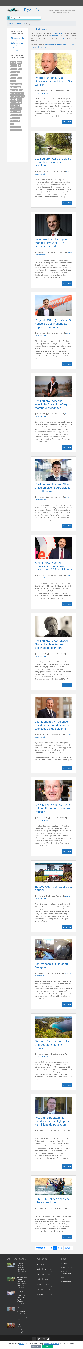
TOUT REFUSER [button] (36, 1346)
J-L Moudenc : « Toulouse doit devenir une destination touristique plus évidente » (52, 725)
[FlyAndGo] (13, 10)
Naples (22, 96)
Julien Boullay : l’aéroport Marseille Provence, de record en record (51, 243)
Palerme (12, 93)
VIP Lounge (40, 1294)
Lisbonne (12, 81)
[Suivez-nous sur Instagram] (44, 1339)
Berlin (19, 99)
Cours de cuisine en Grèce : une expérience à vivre (21, 1268)
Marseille (13, 78)
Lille (19, 66)
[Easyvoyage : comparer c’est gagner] (53, 873)
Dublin (12, 108)
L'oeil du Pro (20, 24)
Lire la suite (67, 122)
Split (18, 105)
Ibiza (11, 118)
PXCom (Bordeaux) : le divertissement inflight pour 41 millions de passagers (52, 1121)
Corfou (12, 121)
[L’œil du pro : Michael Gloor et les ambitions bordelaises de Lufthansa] (53, 470)
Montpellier (20, 93)
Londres (18, 112)
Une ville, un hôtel (43, 1284)
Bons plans (40, 1274)
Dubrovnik (13, 115)
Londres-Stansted (15, 127)
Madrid (16, 96)
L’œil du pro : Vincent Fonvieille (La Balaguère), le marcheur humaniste (53, 404)
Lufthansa (54, 36)
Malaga (18, 87)
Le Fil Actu (40, 1264)
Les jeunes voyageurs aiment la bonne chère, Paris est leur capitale (22, 1328)
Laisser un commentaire (43, 93)
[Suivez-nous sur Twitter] (39, 1339)
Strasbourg (13, 66)
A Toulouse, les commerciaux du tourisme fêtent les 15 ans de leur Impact (22, 1313)
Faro (11, 90)
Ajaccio (18, 72)
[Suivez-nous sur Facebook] (34, 1339)
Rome (19, 115)
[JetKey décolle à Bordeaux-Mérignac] (53, 949)
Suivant (68, 1248)
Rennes (19, 130)
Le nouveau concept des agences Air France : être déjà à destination (21, 1297)
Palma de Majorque (15, 84)
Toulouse (61, 38)
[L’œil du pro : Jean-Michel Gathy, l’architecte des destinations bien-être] (53, 626)
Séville (18, 121)
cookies (21, 1344)
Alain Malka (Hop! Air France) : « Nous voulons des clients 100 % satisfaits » (53, 566)
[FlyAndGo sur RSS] (48, 1339)
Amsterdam (18, 102)
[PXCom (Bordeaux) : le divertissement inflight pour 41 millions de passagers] (53, 1105)
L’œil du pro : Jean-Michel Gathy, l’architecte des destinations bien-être (51, 644)
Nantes (19, 62)
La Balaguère (57, 33)
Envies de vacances (43, 1279)
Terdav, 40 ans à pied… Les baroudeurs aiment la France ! (53, 1045)
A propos (64, 1264)
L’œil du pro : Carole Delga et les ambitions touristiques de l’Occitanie (53, 162)
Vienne (12, 112)
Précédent (40, 1248)
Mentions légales (67, 1267)
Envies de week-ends (44, 1269)
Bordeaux (13, 99)
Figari (21, 90)
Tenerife (12, 105)
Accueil (11, 24)
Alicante (12, 130)
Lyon (11, 102)
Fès (11, 96)
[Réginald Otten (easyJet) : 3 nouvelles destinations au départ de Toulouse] (53, 305)
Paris (11, 75)
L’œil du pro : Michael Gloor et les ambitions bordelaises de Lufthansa (52, 488)
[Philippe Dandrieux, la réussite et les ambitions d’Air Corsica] (53, 63)
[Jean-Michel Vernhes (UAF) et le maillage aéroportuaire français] (53, 790)
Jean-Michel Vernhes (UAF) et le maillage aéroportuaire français (52, 808)
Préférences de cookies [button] (51, 1344)
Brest (19, 69)
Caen (11, 124)
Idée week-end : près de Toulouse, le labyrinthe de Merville (22, 1282)
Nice (16, 75)
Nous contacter (66, 1281)
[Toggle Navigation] (8, 3)
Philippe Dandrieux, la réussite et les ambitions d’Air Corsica (53, 81)
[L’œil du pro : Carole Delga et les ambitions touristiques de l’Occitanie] (53, 144)
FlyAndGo (32, 10)
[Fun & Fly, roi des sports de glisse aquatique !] (53, 1186)
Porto (16, 90)
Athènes (17, 118)
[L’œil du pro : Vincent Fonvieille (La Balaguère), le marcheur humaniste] (53, 386)
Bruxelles (18, 108)
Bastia (12, 72)
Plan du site (65, 1277)
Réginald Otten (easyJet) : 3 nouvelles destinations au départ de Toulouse (53, 324)
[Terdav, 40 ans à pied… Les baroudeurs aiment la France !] (53, 1027)
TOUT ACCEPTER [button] (47, 1346)
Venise (19, 78)
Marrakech (13, 69)
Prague (12, 87)
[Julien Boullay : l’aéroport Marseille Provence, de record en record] (53, 225)
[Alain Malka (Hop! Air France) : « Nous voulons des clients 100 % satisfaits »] (53, 548)
